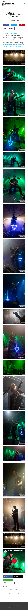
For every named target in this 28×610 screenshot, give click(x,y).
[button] (6, 25)
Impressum (10, 607)
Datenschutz (17, 607)
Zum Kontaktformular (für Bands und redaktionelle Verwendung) (13, 46)
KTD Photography (12, 33)
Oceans (11, 28)
